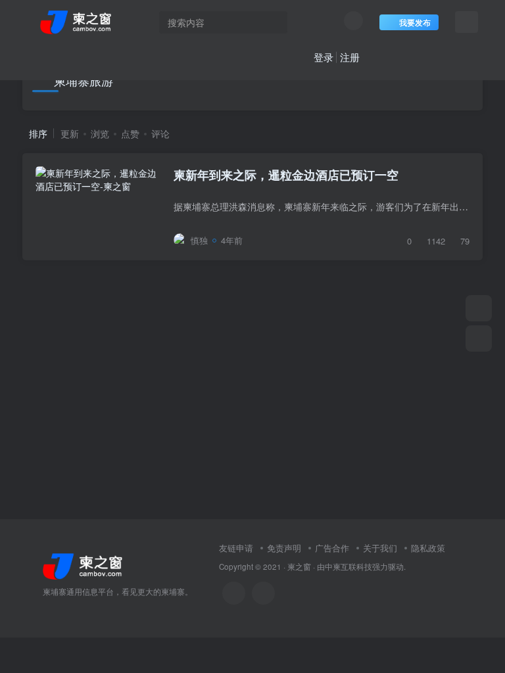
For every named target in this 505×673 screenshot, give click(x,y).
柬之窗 (299, 566)
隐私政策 (428, 548)
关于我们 (380, 548)
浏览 (100, 133)
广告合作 (332, 548)
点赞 (130, 133)
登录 (323, 57)
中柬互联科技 (348, 566)
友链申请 (236, 548)
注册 (350, 57)
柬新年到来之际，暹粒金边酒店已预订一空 (286, 174)
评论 (160, 133)
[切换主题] (479, 308)
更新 (69, 133)
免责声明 (284, 548)
